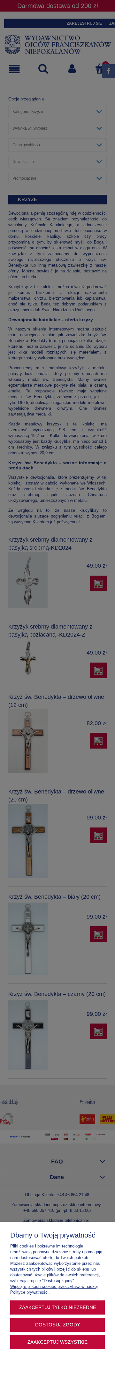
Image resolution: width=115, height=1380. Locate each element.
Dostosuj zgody (57, 1324)
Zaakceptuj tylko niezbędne (57, 1307)
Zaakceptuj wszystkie (57, 1342)
